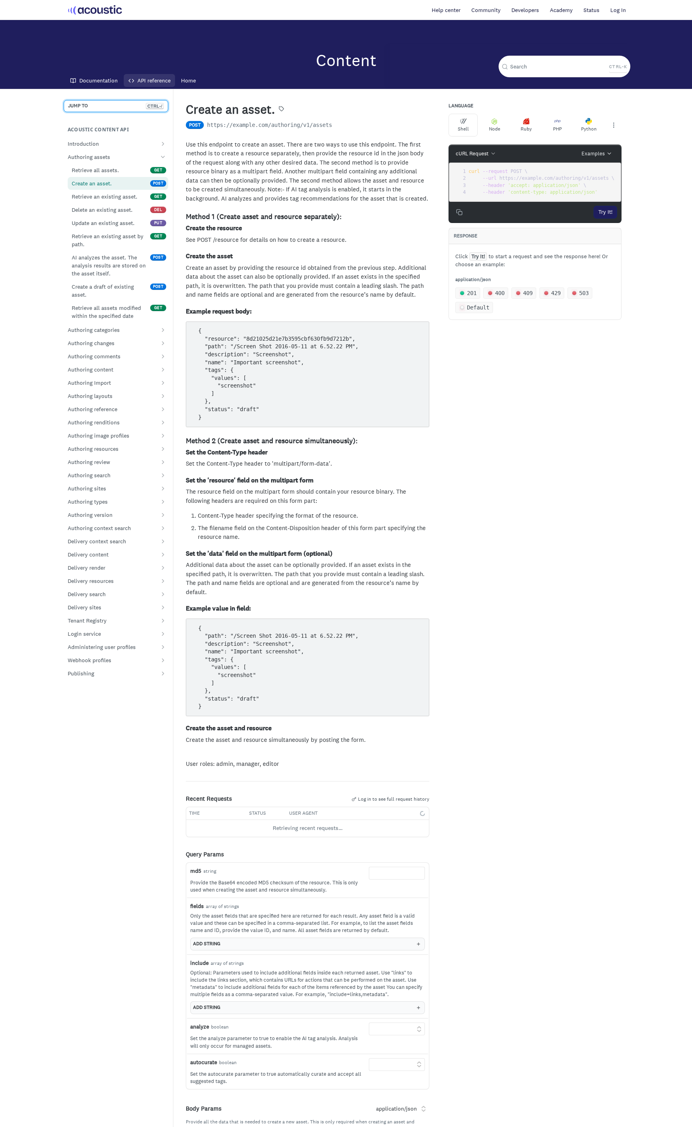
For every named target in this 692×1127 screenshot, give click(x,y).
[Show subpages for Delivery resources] (163, 581)
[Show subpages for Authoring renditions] (163, 422)
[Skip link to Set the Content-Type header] (182, 452)
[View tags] (281, 110)
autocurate (203, 1062)
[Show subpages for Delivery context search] (163, 541)
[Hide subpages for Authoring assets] (163, 157)
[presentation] (542, 182)
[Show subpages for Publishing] (163, 673)
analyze (199, 1026)
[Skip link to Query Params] (180, 854)
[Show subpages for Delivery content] (163, 554)
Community (486, 10)
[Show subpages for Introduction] (163, 144)
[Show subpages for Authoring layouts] (163, 396)
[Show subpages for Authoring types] (163, 501)
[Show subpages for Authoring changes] (163, 343)
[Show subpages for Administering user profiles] (163, 647)
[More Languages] (614, 125)
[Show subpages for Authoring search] (163, 475)
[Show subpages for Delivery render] (163, 568)
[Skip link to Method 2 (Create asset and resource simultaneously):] (182, 441)
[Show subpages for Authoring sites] (163, 488)
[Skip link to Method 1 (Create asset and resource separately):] (182, 217)
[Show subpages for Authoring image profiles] (163, 435)
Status (591, 10)
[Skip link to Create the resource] (182, 228)
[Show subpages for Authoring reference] (163, 409)
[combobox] (397, 873)
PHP (557, 129)
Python (589, 129)
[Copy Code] (419, 329)
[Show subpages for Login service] (163, 634)
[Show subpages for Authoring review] (163, 462)
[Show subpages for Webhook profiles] (163, 660)
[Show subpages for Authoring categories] (163, 330)
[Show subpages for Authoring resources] (163, 449)
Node (494, 129)
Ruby (526, 129)
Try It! (605, 211)
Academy (561, 10)
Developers (525, 10)
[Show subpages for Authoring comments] (163, 356)
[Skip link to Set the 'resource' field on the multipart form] (182, 480)
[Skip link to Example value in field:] (182, 608)
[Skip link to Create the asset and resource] (182, 728)
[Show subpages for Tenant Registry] (163, 620)
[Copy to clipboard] (340, 126)
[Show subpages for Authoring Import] (163, 383)
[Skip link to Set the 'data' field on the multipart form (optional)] (182, 553)
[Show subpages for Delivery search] (163, 594)
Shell (463, 129)
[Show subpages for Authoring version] (163, 515)
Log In (618, 10)
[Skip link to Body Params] (180, 1108)
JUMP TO (115, 105)
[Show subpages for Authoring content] (163, 369)
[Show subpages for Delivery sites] (163, 607)
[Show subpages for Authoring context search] (163, 528)
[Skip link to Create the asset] (182, 256)
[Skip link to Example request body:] (182, 311)
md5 (195, 870)
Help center (446, 10)
